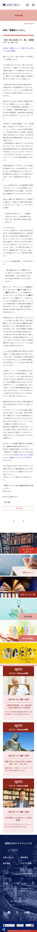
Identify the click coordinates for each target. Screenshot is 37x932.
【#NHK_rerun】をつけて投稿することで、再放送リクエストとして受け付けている (18, 457)
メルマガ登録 (26, 863)
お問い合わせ (8, 857)
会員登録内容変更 (26, 873)
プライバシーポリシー (10, 889)
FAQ (22, 878)
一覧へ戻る (19, 508)
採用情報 (6, 883)
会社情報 (23, 883)
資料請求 (24, 857)
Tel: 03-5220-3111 (18, 901)
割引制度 (6, 863)
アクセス (6, 873)
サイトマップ (7, 878)
